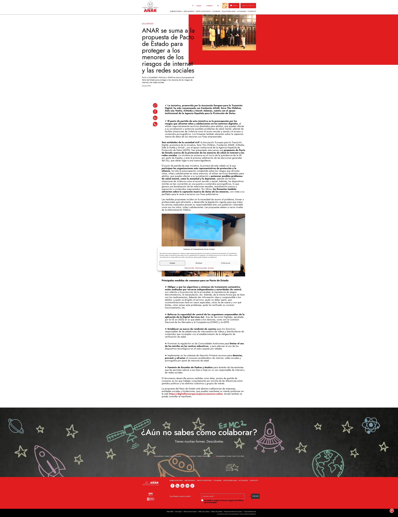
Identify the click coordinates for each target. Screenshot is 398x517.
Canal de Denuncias (250, 512)
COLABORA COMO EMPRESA (198, 456)
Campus (198, 6)
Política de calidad (216, 512)
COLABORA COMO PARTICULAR (167, 456)
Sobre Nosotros (176, 480)
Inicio (144, 77)
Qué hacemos (189, 11)
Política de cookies (189, 268)
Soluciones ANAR (228, 11)
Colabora (216, 11)
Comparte (209, 6)
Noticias (162, 77)
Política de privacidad (201, 268)
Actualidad (241, 11)
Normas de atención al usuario (233, 512)
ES (218, 6)
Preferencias (225, 263)
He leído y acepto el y (223, 501)
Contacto (252, 11)
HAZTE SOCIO (248, 6)
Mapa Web (170, 512)
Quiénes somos (175, 11)
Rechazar (199, 263)
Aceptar (172, 263)
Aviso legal (211, 268)
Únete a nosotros (203, 11)
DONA (235, 6)
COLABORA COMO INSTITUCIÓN (230, 456)
